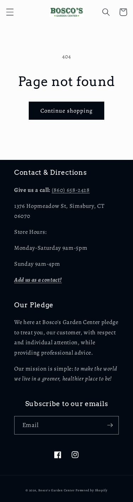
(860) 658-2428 (71, 190)
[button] (9, 12)
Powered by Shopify (91, 490)
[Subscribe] (109, 425)
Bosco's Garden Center (56, 490)
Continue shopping (66, 111)
